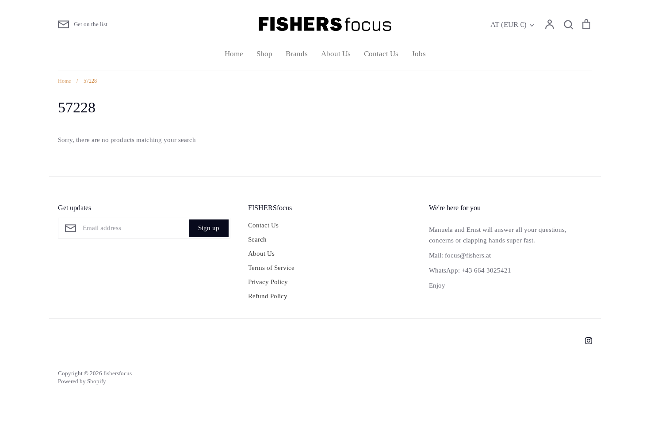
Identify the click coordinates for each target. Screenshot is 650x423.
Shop (264, 54)
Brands (297, 54)
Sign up (208, 227)
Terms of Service (271, 267)
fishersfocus (117, 373)
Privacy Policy (268, 281)
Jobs (419, 54)
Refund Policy (267, 296)
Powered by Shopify (82, 381)
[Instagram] (588, 341)
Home (234, 54)
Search (257, 239)
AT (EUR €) (508, 24)
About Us (336, 54)
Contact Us (381, 54)
